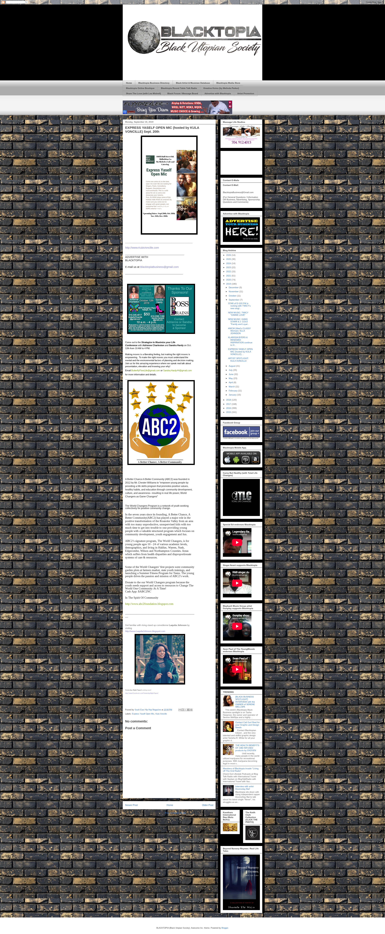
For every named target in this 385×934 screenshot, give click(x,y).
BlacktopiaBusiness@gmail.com (159, 266)
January (233, 394)
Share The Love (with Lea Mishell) (143, 93)
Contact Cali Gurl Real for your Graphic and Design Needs (247, 725)
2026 (229, 255)
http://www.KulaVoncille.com (142, 247)
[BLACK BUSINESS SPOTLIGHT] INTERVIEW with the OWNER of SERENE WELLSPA (245, 701)
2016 (229, 408)
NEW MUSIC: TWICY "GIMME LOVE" (238, 313)
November (234, 291)
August (232, 366)
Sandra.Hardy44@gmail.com (177, 370)
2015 (229, 412)
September (234, 300)
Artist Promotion (245, 93)
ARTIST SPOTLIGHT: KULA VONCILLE (238, 359)
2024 (229, 263)
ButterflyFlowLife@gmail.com (145, 370)
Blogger (225, 928)
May (231, 378)
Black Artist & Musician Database (193, 83)
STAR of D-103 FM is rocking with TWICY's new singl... (239, 306)
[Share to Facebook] (188, 709)
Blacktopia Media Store (228, 83)
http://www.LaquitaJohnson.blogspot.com (145, 631)
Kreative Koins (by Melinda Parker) (221, 88)
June (231, 374)
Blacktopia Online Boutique (140, 88)
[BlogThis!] (182, 709)
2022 (229, 271)
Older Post (207, 805)
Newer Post (131, 805)
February (233, 390)
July (231, 370)
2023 (229, 267)
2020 (229, 280)
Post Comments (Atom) (175, 813)
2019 (229, 284)
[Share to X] (185, 709)
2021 (229, 275)
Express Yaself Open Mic (143, 714)
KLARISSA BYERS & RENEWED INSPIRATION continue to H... (240, 341)
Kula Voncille (161, 714)
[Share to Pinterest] (191, 709)
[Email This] (179, 709)
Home (129, 83)
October (233, 295)
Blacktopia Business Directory (153, 83)
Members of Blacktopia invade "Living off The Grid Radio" (241, 769)
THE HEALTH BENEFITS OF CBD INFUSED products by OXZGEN (247, 748)
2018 (229, 400)
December (234, 287)
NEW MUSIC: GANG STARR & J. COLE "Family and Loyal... (238, 321)
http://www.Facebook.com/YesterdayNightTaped (141, 693)
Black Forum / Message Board (182, 93)
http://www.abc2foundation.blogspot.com (149, 603)
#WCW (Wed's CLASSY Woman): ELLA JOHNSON (239, 331)
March (232, 386)
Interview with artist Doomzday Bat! (244, 787)
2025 (229, 259)
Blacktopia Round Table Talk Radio (179, 88)
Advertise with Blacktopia (218, 93)
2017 (229, 404)
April (231, 382)
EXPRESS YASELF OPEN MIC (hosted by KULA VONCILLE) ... (240, 351)
